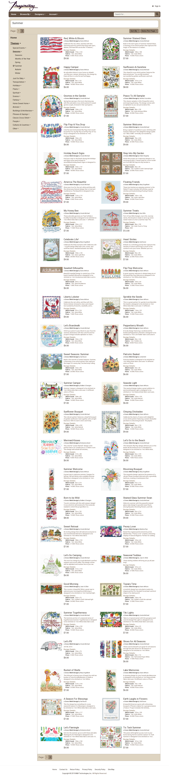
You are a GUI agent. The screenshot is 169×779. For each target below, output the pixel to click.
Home (13, 14)
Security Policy (100, 769)
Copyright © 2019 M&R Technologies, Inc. (77, 773)
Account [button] (53, 14)
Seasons (18, 55)
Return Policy (75, 769)
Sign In (157, 6)
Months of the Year (22, 59)
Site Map (111, 769)
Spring (17, 62)
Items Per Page (149, 31)
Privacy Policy (87, 769)
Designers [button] (39, 14)
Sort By (134, 31)
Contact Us (63, 769)
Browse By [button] (24, 14)
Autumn (18, 69)
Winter (17, 73)
